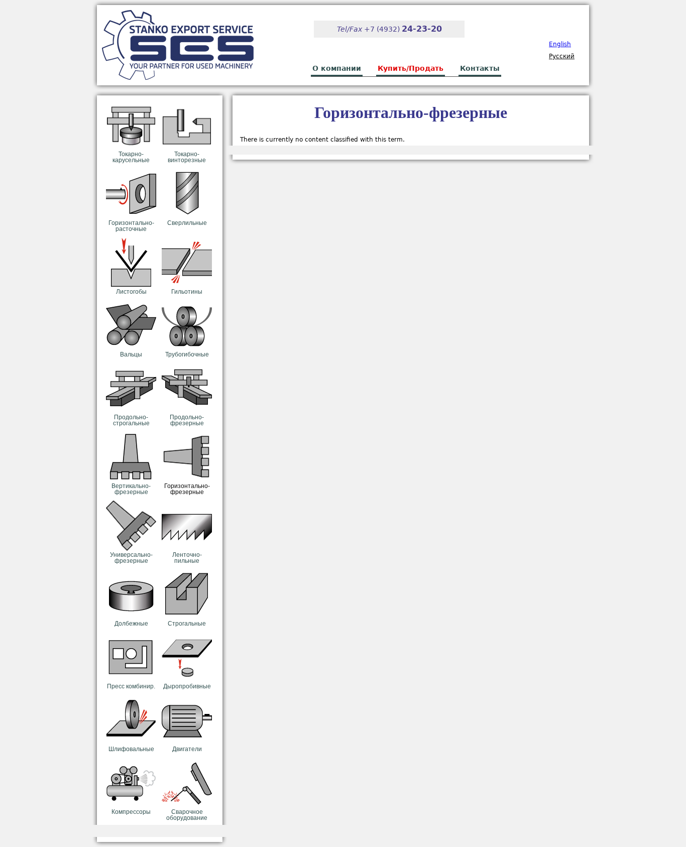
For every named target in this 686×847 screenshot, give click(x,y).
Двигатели (187, 749)
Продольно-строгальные (131, 420)
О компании (336, 68)
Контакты (480, 68)
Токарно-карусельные (131, 157)
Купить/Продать (410, 68)
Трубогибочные (187, 354)
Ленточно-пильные (187, 557)
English (560, 44)
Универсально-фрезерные (131, 557)
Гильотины (186, 291)
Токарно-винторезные (187, 157)
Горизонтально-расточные (131, 225)
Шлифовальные (131, 749)
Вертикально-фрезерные (131, 489)
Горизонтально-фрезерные (187, 489)
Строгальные (187, 623)
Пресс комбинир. (131, 686)
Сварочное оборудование (186, 814)
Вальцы (131, 354)
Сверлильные (187, 222)
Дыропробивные (187, 686)
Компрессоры (131, 811)
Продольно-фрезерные (187, 420)
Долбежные (131, 623)
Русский (562, 56)
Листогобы (131, 291)
